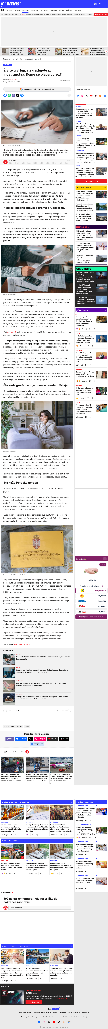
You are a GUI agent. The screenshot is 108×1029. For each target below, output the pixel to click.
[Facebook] (78, 95)
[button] (65, 80)
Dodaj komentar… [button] (16, 908)
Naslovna (6, 59)
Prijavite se (35, 1002)
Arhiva (60, 1017)
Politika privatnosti (69, 1017)
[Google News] (105, 95)
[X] (87, 95)
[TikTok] (96, 95)
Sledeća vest (62, 711)
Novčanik (15, 59)
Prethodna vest (13, 711)
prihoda (10, 332)
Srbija (27, 726)
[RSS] (100, 95)
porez (6, 726)
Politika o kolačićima (49, 1017)
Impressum (38, 1017)
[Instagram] (82, 95)
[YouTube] (91, 95)
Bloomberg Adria (21, 644)
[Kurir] (11, 4)
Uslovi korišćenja (81, 1017)
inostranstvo (16, 726)
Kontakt (31, 1017)
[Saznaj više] (71, 986)
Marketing (24, 1017)
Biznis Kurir (13, 79)
